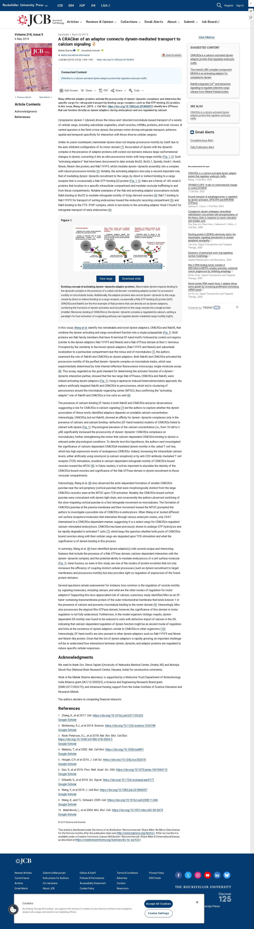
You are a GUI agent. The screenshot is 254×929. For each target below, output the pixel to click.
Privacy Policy (156, 872)
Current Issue (22, 878)
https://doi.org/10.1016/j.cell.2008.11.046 (132, 800)
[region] (109, 908)
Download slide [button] (131, 278)
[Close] (197, 902)
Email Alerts (154, 21)
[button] (88, 90)
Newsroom (123, 888)
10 (162, 629)
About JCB (49, 888)
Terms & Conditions (127, 872)
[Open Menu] (26, 5)
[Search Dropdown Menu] (219, 5)
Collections (129, 21)
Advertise (122, 878)
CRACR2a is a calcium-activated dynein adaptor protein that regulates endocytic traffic (104, 78)
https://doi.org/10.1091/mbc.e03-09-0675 (137, 810)
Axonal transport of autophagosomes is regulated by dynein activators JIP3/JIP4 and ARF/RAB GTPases (212, 199)
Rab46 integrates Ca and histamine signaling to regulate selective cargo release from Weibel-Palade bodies (210, 88)
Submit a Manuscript (54, 872)
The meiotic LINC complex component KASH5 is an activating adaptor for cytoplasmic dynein (211, 73)
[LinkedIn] (217, 875)
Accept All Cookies (158, 903)
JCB (60, 5)
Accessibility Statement (93, 883)
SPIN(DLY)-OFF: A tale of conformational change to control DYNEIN (212, 186)
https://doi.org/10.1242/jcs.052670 (124, 759)
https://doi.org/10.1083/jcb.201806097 (130, 106)
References (22, 117)
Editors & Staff (88, 872)
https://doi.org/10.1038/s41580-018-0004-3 (85, 739)
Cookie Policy (87, 888)
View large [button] (106, 278)
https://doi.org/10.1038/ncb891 (124, 749)
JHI (93, 5)
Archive (19, 883)
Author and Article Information (75, 55)
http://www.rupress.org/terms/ (135, 833)
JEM (71, 5)
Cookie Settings (158, 913)
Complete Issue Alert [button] (201, 140)
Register (229, 5)
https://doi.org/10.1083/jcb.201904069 (115, 60)
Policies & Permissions (92, 878)
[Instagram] (197, 875)
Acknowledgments (26, 111)
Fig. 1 (166, 156)
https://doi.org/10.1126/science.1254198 (130, 725)
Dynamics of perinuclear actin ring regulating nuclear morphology (210, 254)
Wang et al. (80, 327)
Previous (24, 97)
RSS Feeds (155, 878)
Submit (189, 21)
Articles (73, 21)
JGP (82, 5)
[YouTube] (207, 875)
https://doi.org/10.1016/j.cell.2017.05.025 (118, 715)
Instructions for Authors (56, 878)
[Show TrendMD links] (237, 307)
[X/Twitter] (188, 875)
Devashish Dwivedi (91, 50)
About (172, 21)
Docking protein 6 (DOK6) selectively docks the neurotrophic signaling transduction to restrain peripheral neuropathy (212, 237)
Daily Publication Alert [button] (202, 147)
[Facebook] (178, 875)
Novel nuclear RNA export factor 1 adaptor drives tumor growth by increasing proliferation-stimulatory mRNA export (213, 286)
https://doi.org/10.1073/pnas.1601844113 (141, 769)
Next (44, 97)
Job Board (209, 21)
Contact (121, 883)
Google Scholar (67, 719)
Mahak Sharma (65, 50)
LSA (104, 5)
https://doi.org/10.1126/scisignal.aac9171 (128, 780)
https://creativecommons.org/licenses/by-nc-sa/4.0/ (107, 839)
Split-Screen (71, 90)
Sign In (240, 5)
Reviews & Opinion (99, 21)
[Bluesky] (226, 875)
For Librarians (50, 883)
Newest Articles (23, 872)
